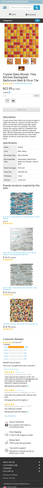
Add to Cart (22, 109)
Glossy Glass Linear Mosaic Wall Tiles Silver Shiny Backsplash (20, 288)
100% (26, 347)
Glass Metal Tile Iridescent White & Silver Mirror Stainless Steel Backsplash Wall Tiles (19, 253)
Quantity (5, 92)
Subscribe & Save (34, 1)
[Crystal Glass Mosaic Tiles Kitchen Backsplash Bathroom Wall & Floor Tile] (21, 40)
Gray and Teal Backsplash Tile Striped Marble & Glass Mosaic (21, 218)
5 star (6, 347)
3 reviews (16, 83)
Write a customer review (11, 369)
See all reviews (10, 416)
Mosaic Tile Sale (9, 478)
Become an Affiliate (10, 475)
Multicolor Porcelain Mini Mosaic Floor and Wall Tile (20, 324)
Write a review (26, 83)
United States (11, 487)
